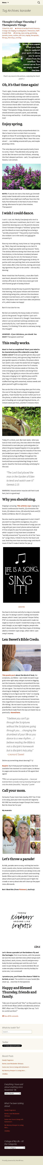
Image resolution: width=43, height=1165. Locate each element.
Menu (4, 2)
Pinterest (23, 889)
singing (27, 35)
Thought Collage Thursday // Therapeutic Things (19, 23)
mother (15, 35)
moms (10, 35)
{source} (22, 607)
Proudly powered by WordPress (12, 1160)
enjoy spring (25, 33)
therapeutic (35, 35)
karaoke (5, 35)
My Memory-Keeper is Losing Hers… (14, 1070)
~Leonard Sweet (15, 754)
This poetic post (8, 675)
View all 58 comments (11, 1016)
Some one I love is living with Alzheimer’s (15, 1067)
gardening (33, 33)
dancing (17, 33)
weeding (18, 38)
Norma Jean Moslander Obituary (12, 1064)
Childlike (5, 1074)
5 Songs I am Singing (9, 31)
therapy (4, 38)
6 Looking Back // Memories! (25, 31)
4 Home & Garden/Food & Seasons (28, 28)
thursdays (11, 38)
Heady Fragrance (7, 1060)
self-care (22, 35)
